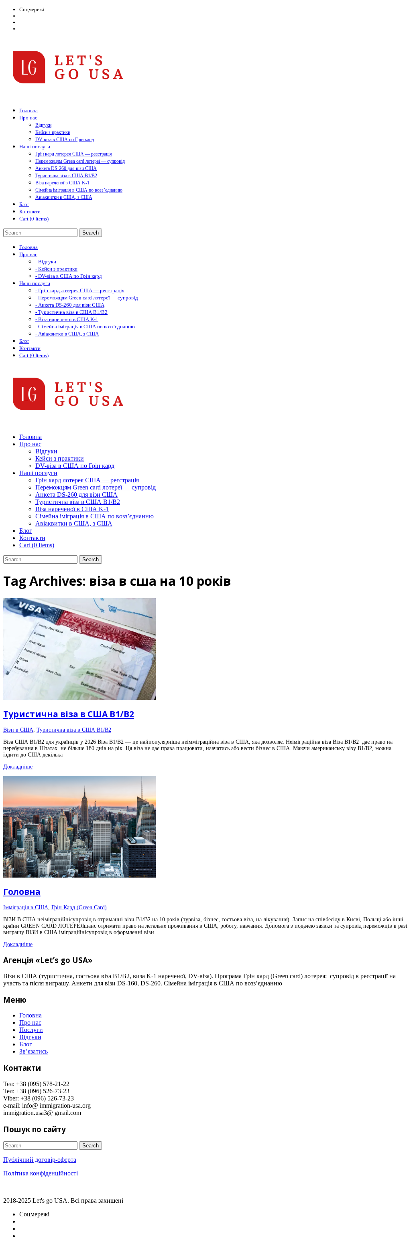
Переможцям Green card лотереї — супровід (80, 161)
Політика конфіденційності (40, 1173)
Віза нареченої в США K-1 (62, 183)
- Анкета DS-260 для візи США (69, 305)
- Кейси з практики (56, 269)
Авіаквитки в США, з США (63, 197)
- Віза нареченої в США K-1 (66, 319)
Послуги (31, 1029)
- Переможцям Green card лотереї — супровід (86, 298)
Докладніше (18, 767)
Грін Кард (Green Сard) (79, 907)
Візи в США (18, 730)
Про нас (30, 1022)
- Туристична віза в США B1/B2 (71, 312)
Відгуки (43, 125)
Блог (25, 1044)
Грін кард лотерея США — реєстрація (73, 154)
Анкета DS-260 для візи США (66, 168)
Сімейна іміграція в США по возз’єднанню (78, 190)
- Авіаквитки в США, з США (67, 334)
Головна (22, 891)
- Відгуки (45, 262)
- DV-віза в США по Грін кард (68, 276)
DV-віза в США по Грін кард (64, 139)
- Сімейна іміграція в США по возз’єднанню (85, 327)
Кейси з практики (52, 132)
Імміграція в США (25, 907)
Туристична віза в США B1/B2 (66, 175)
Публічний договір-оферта (39, 1159)
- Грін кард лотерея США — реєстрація (79, 290)
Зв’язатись (33, 1051)
